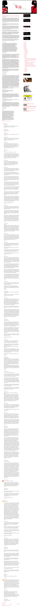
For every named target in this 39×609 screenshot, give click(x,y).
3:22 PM (5, 165)
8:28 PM (5, 369)
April (25, 57)
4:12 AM (5, 498)
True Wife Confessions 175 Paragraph (29, 63)
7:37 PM (5, 296)
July (25, 54)
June (25, 55)
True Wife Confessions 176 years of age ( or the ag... (30, 62)
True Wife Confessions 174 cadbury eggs (29, 64)
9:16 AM (5, 536)
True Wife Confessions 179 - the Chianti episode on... (30, 58)
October (26, 51)
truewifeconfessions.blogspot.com (31, 108)
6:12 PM (5, 254)
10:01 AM (5, 135)
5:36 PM (5, 203)
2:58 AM (5, 486)
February (26, 69)
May (25, 56)
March (25, 68)
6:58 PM (5, 289)
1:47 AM (5, 458)
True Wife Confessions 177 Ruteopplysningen (30, 60)
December (26, 49)
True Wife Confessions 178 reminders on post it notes (31, 59)
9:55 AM (5, 131)
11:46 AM (5, 148)
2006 (24, 71)
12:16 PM (5, 158)
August (26, 53)
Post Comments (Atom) (8, 605)
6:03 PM (5, 240)
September (26, 52)
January (26, 70)
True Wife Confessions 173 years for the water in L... (30, 65)
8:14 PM (5, 355)
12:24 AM (5, 424)
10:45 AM (5, 597)
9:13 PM (5, 401)
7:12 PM (5, 545)
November (26, 50)
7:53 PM (5, 317)
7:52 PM (5, 572)
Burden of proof (26, 61)
